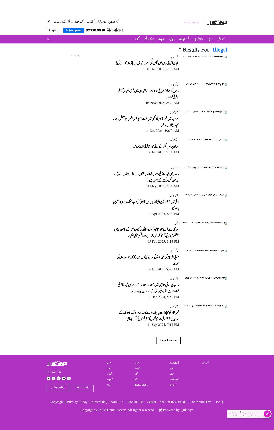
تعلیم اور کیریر (205, 362)
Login (52, 30)
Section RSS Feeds (173, 402)
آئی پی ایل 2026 (174, 362)
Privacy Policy (77, 402)
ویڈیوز (108, 385)
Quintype (187, 410)
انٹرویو (171, 368)
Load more (168, 340)
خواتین (137, 379)
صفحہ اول (109, 362)
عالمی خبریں (110, 374)
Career (151, 402)
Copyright (57, 402)
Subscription (74, 30)
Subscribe (57, 387)
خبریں (108, 368)
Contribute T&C (201, 402)
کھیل (136, 374)
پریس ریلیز (137, 368)
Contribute (82, 387)
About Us (117, 402)
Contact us (136, 402)
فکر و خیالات (110, 379)
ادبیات (137, 362)
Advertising (99, 402)
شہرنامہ (172, 374)
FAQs (220, 402)
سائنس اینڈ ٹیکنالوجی (175, 379)
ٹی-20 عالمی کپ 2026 (141, 385)
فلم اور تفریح (173, 385)
